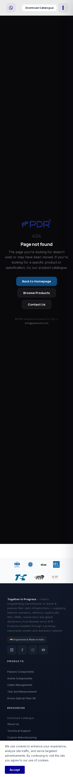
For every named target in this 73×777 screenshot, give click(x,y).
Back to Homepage (36, 281)
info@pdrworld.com (36, 323)
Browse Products (36, 293)
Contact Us (36, 304)
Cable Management (19, 684)
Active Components (19, 678)
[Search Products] (18, 7)
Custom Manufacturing (21, 737)
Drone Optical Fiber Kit (21, 698)
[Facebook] (22, 649)
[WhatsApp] (10, 7)
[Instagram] (32, 649)
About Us (13, 724)
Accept (15, 770)
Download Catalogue (39, 8)
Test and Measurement (22, 691)
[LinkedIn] (11, 649)
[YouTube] (43, 649)
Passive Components (20, 671)
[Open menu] (63, 7)
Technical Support (19, 730)
